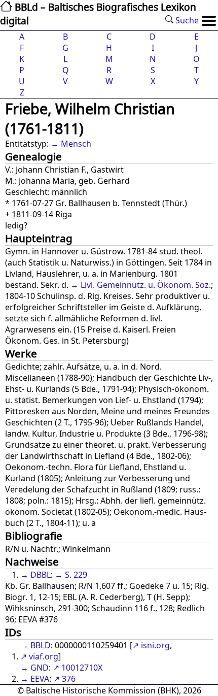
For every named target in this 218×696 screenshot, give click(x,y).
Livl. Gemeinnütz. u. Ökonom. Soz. (146, 284)
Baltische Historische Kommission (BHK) (102, 690)
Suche (186, 20)
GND (39, 667)
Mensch (76, 143)
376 (69, 678)
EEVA (39, 678)
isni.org (155, 645)
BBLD (40, 645)
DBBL (40, 574)
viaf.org (43, 656)
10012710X (81, 667)
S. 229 (76, 574)
